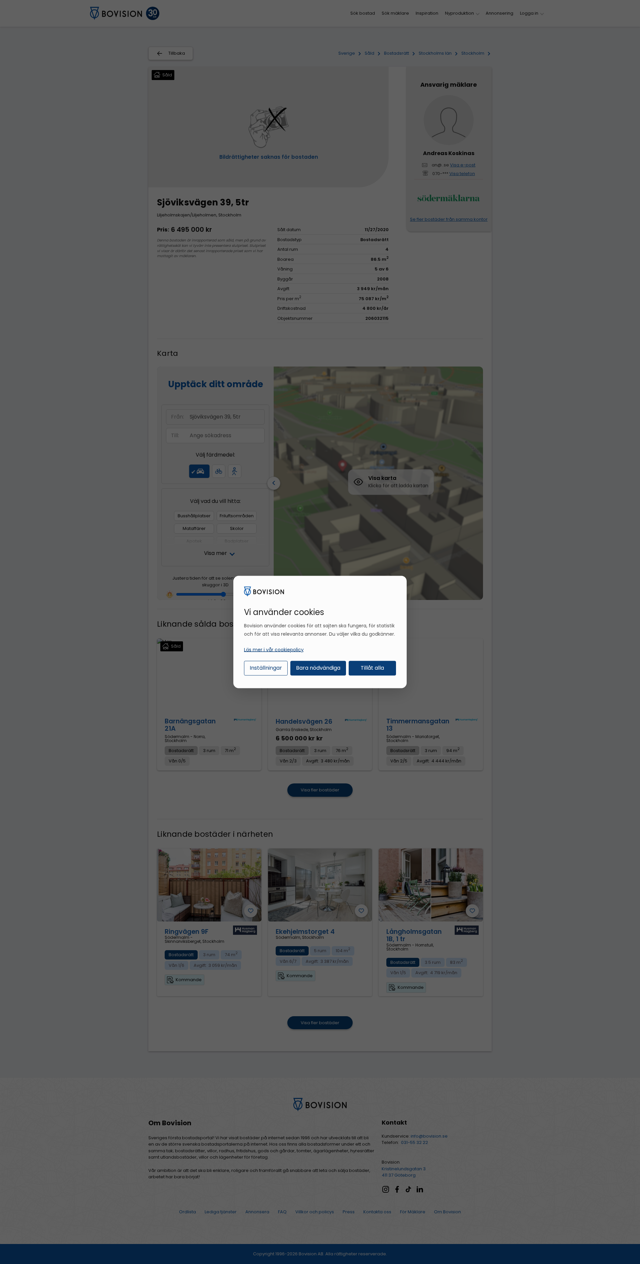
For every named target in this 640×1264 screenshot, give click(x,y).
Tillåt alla (372, 667)
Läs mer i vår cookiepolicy (274, 649)
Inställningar (266, 667)
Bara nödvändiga (318, 667)
